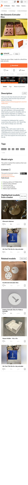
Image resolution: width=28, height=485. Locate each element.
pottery (22, 149)
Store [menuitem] (13, 6)
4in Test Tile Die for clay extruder (12, 249)
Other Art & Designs (22, 10)
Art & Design (12, 10)
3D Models (4, 10)
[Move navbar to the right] (26, 5)
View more (23, 196)
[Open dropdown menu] (25, 14)
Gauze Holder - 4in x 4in (10, 338)
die (13, 149)
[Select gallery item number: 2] (13, 307)
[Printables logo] (1, 5)
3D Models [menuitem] (7, 6)
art (9, 149)
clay (17, 149)
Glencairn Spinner (8, 221)
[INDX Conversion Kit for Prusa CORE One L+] (14, 80)
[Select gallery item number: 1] (11, 279)
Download (15, 65)
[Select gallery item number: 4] (15, 279)
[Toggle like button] (3, 224)
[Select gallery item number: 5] (16, 279)
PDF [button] (25, 93)
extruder (4, 149)
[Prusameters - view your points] (18, 2)
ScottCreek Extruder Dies (10, 282)
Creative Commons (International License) (7, 176)
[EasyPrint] (15, 1)
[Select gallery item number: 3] (14, 307)
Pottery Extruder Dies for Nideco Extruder (12, 310)
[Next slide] (25, 43)
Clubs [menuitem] (18, 6)
